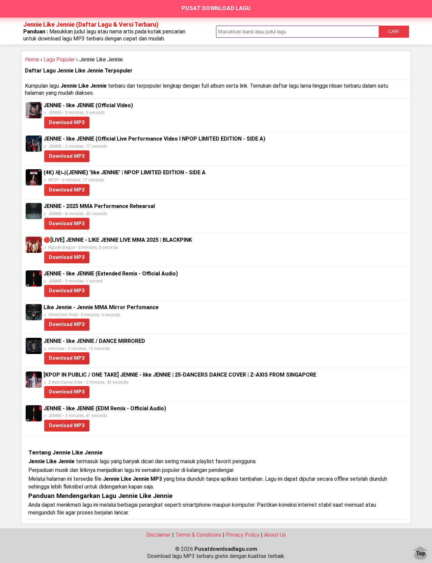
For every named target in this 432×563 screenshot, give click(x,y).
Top (420, 554)
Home (32, 59)
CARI (393, 31)
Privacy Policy (243, 535)
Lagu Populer (59, 59)
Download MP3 (67, 122)
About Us (275, 535)
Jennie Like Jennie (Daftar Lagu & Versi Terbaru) (91, 24)
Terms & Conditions (198, 535)
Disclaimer (158, 535)
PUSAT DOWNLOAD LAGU (216, 8)
